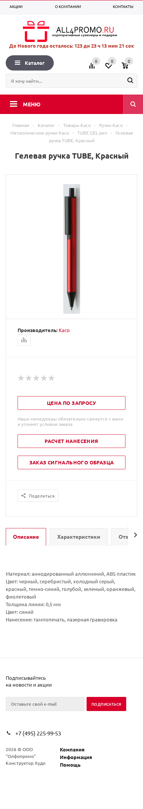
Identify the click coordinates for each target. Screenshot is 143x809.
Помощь (70, 764)
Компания (72, 749)
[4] (44, 378)
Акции (16, 6)
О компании (68, 6)
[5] (52, 378)
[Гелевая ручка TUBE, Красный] (71, 311)
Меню (31, 104)
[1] (21, 378)
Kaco (64, 330)
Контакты (123, 6)
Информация (76, 757)
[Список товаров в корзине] (130, 68)
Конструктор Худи (25, 763)
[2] (29, 378)
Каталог (35, 62)
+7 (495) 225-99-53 (38, 733)
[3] (36, 378)
